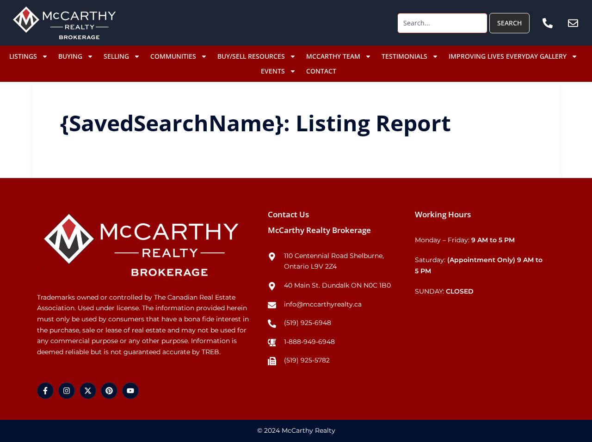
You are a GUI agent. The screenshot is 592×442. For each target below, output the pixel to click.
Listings (23, 56)
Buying (70, 56)
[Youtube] (130, 390)
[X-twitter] (88, 390)
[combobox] (442, 23)
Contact (321, 71)
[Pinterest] (109, 390)
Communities (173, 56)
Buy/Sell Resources (251, 56)
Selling (116, 56)
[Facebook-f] (45, 390)
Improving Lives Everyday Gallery (508, 56)
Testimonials (404, 56)
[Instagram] (66, 390)
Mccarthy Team (333, 56)
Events (273, 71)
